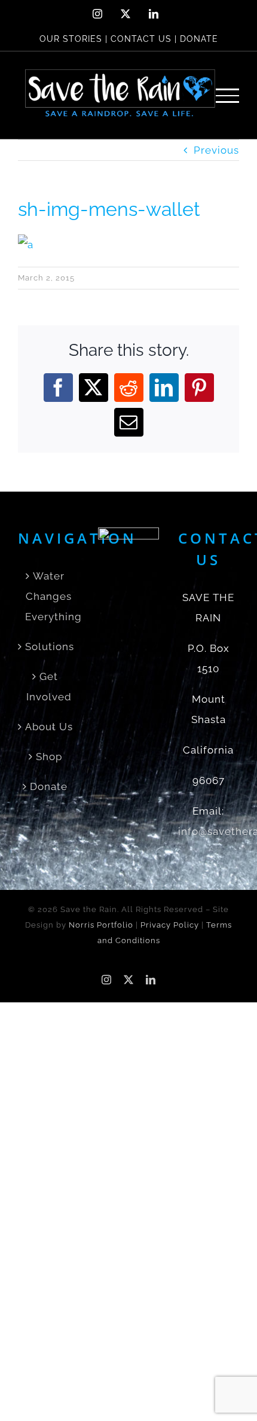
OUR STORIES (70, 39)
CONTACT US (141, 39)
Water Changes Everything (49, 596)
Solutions (49, 646)
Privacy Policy (169, 924)
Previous (216, 150)
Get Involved (49, 686)
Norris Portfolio (101, 924)
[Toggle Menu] (227, 95)
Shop (49, 757)
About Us (49, 727)
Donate (49, 786)
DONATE (199, 39)
